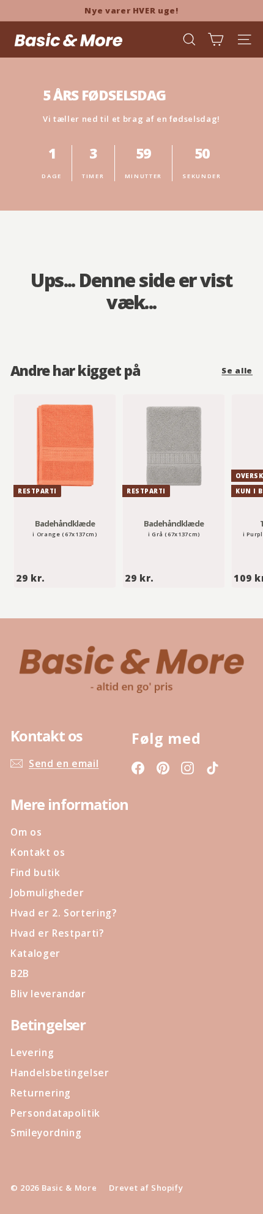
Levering (32, 1052)
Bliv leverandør (48, 993)
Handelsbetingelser (59, 1072)
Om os (26, 832)
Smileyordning (45, 1132)
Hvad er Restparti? (57, 933)
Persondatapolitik (55, 1113)
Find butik (35, 872)
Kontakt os (37, 852)
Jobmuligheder (47, 892)
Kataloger (35, 953)
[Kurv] (215, 39)
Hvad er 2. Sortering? (63, 913)
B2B (19, 973)
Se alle (237, 370)
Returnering (40, 1093)
